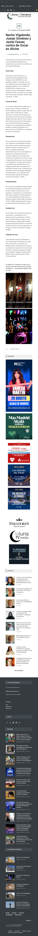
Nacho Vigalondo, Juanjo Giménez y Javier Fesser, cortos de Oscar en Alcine (18, 42)
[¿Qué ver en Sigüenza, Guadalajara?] (10, 887)
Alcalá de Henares (14, 54)
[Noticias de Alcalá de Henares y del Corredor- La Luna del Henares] (19, 18)
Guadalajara (9, 915)
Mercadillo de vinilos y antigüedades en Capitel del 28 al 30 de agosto (27, 6)
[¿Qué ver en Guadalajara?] (10, 896)
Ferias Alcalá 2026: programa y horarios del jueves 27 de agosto (23, 792)
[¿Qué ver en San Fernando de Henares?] (10, 869)
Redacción (9, 706)
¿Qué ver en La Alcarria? (23, 857)
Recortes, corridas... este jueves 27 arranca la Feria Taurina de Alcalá (23, 781)
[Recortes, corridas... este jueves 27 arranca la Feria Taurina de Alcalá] (10, 783)
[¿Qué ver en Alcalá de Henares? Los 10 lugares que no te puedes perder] (10, 905)
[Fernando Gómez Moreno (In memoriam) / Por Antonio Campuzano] (10, 592)
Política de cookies (26, 931)
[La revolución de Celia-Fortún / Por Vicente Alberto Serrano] (10, 603)
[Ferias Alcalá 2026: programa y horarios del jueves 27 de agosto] (10, 794)
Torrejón (14, 913)
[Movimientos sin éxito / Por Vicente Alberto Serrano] (10, 639)
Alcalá (7, 913)
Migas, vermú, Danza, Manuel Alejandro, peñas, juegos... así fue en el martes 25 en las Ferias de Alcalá (8, 6)
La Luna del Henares (17, 925)
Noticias (18, 859)
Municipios (18, 915)
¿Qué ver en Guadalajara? (23, 893)
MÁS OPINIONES (19, 670)
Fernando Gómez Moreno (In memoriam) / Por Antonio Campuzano (24, 590)
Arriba (28, 920)
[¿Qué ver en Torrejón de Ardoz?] (10, 878)
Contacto (10, 931)
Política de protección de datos (15, 932)
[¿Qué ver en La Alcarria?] (10, 860)
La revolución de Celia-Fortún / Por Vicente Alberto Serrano (24, 601)
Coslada (21, 913)
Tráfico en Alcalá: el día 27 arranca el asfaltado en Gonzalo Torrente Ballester (23, 758)
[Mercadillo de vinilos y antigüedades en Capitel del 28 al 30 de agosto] (10, 749)
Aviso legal (17, 931)
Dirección (8, 708)
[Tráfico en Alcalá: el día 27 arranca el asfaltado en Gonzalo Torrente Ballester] (10, 760)
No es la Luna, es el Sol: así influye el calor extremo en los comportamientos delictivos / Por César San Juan (23, 626)
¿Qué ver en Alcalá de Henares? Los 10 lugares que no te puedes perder (23, 904)
